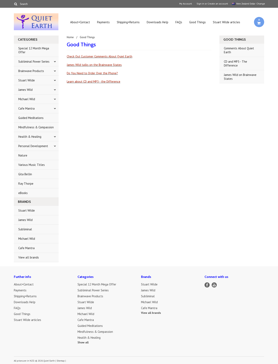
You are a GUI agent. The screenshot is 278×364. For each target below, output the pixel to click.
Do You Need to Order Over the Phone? (92, 73)
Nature (22, 155)
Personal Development (33, 146)
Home (70, 37)
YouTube (214, 284)
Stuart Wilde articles (226, 22)
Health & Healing (29, 137)
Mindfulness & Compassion (36, 127)
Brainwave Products (31, 71)
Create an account (218, 3)
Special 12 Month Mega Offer (33, 50)
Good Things (197, 22)
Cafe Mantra (26, 108)
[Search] (15, 4)
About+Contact (80, 22)
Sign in (200, 3)
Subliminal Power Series (33, 61)
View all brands (28, 257)
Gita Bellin (25, 174)
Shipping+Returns (128, 22)
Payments (103, 22)
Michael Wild (26, 99)
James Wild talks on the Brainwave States (94, 65)
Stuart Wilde (26, 80)
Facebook (207, 284)
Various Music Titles (31, 165)
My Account (185, 3)
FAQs (178, 22)
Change (260, 3)
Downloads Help (157, 22)
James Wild (25, 90)
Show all (83, 342)
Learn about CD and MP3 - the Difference (93, 81)
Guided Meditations (31, 118)
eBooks (23, 193)
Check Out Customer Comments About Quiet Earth (99, 56)
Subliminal (25, 229)
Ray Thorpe (25, 183)
